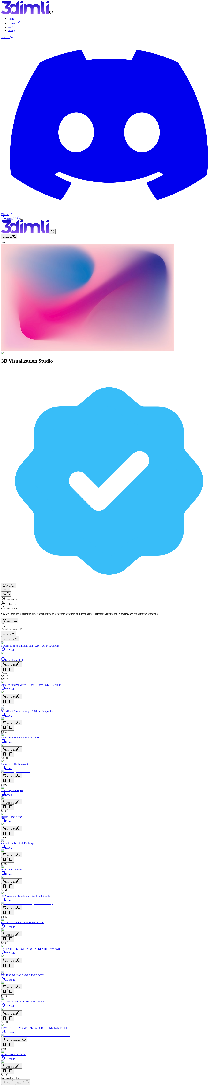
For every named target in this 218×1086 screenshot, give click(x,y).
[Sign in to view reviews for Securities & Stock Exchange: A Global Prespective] (11, 728)
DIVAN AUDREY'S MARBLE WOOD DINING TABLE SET (34, 1028)
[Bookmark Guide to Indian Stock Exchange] (4, 860)
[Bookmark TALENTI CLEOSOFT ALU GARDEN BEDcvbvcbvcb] (4, 965)
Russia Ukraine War (11, 816)
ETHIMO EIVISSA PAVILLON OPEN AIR (24, 1001)
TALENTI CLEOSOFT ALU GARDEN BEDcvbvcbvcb (30, 948)
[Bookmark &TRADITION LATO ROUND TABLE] (4, 939)
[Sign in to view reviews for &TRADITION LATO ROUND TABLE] (11, 939)
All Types (7, 634)
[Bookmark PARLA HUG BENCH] (4, 1071)
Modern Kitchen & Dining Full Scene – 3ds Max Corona (30, 645)
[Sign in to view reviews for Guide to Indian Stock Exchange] (11, 860)
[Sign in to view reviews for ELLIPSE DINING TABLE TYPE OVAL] (11, 992)
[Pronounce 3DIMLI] (52, 231)
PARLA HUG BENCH (13, 1054)
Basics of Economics (11, 869)
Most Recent (8, 640)
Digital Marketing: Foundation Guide (20, 737)
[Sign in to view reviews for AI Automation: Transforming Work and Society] (11, 912)
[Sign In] (18, 218)
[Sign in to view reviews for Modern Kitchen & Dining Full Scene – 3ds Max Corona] (11, 669)
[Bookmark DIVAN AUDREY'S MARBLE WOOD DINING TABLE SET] (4, 1044)
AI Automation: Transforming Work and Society (25, 896)
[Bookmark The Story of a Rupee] (4, 807)
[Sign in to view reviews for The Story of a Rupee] (11, 807)
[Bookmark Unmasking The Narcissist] (4, 780)
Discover (12, 23)
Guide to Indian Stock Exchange (17, 843)
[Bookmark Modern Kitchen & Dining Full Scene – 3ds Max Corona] (4, 669)
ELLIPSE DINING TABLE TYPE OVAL (23, 975)
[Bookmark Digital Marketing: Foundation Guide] (4, 754)
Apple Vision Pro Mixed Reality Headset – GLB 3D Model (31, 684)
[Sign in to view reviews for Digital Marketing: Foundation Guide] (11, 754)
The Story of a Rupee (12, 790)
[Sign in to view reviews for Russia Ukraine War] (11, 833)
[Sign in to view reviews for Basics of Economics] (11, 886)
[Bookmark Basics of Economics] (4, 886)
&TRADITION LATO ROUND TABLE (22, 922)
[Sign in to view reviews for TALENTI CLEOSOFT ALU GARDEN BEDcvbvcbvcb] (11, 965)
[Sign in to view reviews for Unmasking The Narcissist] (11, 780)
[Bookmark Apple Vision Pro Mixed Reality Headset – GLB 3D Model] (4, 701)
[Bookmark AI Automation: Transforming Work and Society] (4, 912)
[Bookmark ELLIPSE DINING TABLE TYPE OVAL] (4, 992)
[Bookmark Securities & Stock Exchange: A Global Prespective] (4, 728)
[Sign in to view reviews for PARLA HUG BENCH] (11, 1071)
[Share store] (6, 594)
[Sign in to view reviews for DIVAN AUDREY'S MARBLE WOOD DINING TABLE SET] (11, 1044)
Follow (5, 589)
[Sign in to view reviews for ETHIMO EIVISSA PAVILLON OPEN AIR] (11, 1018)
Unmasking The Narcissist (14, 764)
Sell (9, 27)
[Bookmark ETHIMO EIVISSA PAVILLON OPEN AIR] (4, 1018)
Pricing (11, 30)
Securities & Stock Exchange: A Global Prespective (27, 711)
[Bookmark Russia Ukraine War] (4, 833)
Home (11, 18)
